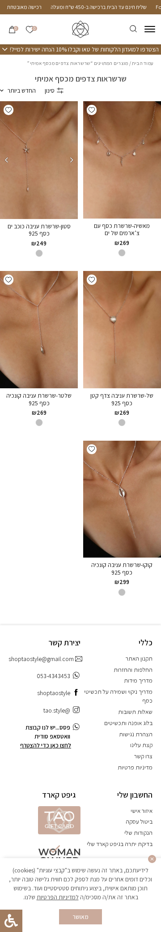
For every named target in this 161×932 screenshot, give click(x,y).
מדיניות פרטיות (135, 767)
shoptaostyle (53, 693)
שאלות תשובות (135, 712)
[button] (92, 110)
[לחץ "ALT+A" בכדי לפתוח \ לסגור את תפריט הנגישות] (11, 921)
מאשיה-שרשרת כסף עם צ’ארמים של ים (122, 229)
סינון (50, 90)
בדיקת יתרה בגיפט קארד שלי (120, 844)
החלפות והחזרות (133, 670)
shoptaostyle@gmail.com (41, 659)
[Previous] (72, 160)
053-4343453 (53, 676)
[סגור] (152, 859)
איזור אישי (142, 811)
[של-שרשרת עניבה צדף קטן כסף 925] (122, 329)
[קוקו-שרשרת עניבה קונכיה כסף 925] (122, 499)
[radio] (122, 253)
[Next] (6, 160)
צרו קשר (143, 756)
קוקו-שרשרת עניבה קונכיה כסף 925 (122, 568)
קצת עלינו (141, 745)
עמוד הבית (142, 63)
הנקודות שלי (138, 833)
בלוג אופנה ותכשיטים (128, 723)
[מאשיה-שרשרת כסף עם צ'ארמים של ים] (122, 160)
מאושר (81, 917)
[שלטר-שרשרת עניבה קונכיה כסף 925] (39, 329)
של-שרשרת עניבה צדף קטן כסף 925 (121, 399)
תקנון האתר (139, 658)
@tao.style (56, 710)
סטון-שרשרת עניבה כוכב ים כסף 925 (39, 230)
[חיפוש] (133, 29)
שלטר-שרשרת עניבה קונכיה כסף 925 (39, 399)
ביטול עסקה (139, 821)
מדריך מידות (138, 680)
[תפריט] (149, 29)
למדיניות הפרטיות (58, 897)
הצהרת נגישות (136, 734)
